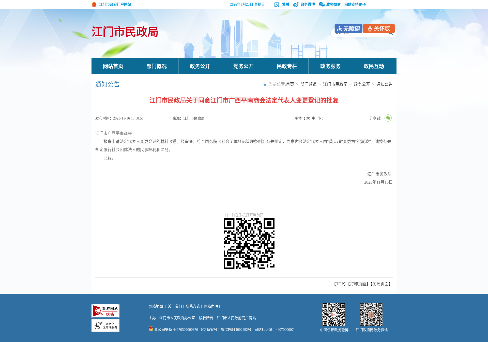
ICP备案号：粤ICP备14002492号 (226, 330)
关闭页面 (380, 284)
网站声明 (211, 306)
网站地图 (156, 306)
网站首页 (113, 66)
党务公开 (243, 66)
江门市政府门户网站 (115, 4)
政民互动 (374, 66)
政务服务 (330, 66)
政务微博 (308, 4)
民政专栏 (287, 66)
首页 (290, 84)
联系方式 (193, 306)
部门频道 (308, 84)
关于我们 (175, 306)
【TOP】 (340, 284)
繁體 (285, 4)
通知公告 (384, 84)
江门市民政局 (125, 32)
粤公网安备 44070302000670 (175, 330)
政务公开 (200, 66)
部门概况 (156, 66)
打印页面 (358, 284)
